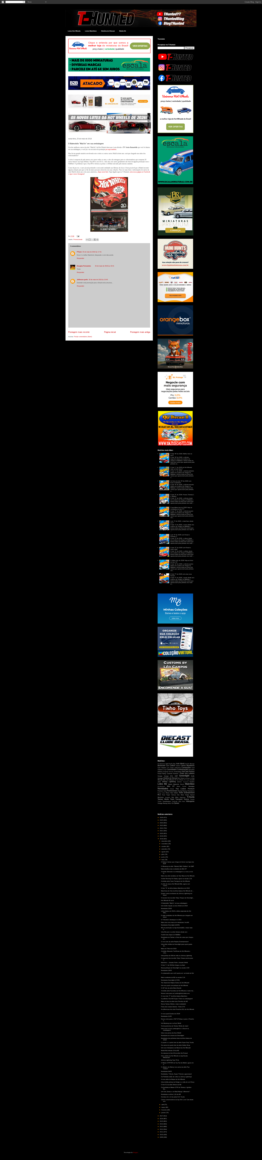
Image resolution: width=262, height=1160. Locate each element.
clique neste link (103, 172)
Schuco (173, 795)
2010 (161, 1134)
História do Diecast (108, 31)
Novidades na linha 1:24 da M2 (171, 1094)
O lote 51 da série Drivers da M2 (171, 1084)
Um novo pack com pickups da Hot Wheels (174, 985)
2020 (161, 833)
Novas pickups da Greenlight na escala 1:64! (175, 968)
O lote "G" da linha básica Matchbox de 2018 (175, 888)
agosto (163, 851)
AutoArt (187, 763)
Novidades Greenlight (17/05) (170, 980)
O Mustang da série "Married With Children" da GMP (177, 866)
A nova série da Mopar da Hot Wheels (173, 1079)
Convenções (186, 768)
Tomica (186, 799)
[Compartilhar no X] (92, 239)
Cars (159, 767)
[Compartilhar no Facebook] (94, 239)
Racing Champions (188, 791)
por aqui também (110, 149)
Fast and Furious (188, 772)
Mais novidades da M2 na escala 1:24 (173, 977)
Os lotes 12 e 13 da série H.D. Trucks (173, 1097)
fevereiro (164, 1110)
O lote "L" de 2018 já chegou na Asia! (173, 965)
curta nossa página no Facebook (139, 172)
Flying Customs (167, 773)
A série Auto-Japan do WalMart (170, 934)
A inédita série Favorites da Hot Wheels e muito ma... (177, 990)
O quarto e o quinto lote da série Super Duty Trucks (177, 1042)
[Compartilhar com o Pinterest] (97, 239)
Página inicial (110, 332)
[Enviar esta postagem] (77, 236)
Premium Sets (162, 791)
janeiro (163, 1112)
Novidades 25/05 (166, 908)
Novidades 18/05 (166, 970)
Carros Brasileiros (187, 766)
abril (162, 1104)
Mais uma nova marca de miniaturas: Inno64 (175, 922)
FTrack (79, 252)
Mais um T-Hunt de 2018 (168, 948)
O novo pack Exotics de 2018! (170, 1013)
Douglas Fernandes (84, 266)
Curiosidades (172, 769)
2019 (161, 836)
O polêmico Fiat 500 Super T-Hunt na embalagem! (177, 998)
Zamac (176, 803)
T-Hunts (190, 797)
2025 (161, 820)
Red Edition (174, 793)
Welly (169, 803)
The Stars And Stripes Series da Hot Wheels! (175, 982)
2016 (161, 1118)
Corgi (164, 769)
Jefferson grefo (82, 279)
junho (163, 857)
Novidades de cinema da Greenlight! (172, 1035)
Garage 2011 (168, 776)
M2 (165, 784)
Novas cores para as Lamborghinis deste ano (175, 993)
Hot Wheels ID (171, 780)
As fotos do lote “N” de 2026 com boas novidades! (180, 481)
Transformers (167, 801)
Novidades (163, 788)
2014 (161, 1124)
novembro (164, 843)
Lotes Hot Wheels (74, 31)
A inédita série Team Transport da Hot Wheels (175, 881)
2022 (161, 828)
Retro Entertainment (187, 793)
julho (163, 854)
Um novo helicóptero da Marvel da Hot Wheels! (176, 1048)
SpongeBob (167, 797)
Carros (178, 765)
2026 (161, 817)
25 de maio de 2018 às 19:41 (104, 266)
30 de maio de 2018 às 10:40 (98, 279)
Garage (160, 776)
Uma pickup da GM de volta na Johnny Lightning (176, 955)
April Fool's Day (170, 763)
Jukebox (179, 781)
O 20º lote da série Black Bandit (171, 988)
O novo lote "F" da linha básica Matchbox (174, 996)
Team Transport (176, 799)
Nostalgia (191, 786)
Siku (178, 795)
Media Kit (122, 31)
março (163, 1107)
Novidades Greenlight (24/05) (170, 925)
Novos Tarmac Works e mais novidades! (173, 1004)
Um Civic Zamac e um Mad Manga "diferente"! (175, 1091)
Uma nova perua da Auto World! (171, 1033)
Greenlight (184, 776)
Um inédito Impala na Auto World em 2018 (174, 905)
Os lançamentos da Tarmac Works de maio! (174, 1026)
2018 (161, 839)
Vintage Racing (162, 803)
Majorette (176, 784)
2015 (161, 1121)
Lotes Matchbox (91, 31)
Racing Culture (161, 793)
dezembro (164, 841)
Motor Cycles (181, 786)
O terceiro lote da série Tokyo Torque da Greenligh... (177, 898)
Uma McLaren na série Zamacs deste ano (174, 932)
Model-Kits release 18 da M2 (170, 1050)
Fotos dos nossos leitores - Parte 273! (173, 1006)
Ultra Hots (181, 801)
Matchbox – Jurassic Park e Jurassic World (174, 962)
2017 (161, 1116)
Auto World (180, 764)
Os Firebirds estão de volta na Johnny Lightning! (176, 1076)
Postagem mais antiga (140, 332)
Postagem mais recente (79, 332)
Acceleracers (161, 763)
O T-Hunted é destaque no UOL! (171, 919)
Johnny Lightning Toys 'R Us (170, 1060)
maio (163, 859)
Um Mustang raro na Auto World (171, 1023)
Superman (182, 797)
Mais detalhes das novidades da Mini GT (174, 869)
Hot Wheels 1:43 (188, 778)
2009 (161, 1137)
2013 (161, 1126)
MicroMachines (161, 786)
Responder (80, 258)
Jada (159, 781)
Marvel (182, 784)
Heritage (160, 778)
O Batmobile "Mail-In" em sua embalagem (174, 903)
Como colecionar (175, 767)
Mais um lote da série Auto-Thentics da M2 (174, 1001)
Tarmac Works (163, 799)
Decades (191, 769)
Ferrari (160, 773)
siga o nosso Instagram (76, 174)
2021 (161, 830)
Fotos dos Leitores (187, 773)
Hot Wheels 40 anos (167, 900)
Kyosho (192, 781)
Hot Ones (181, 778)
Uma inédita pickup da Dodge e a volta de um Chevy (177, 1082)
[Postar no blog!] (89, 239)
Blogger (135, 1152)
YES (172, 803)
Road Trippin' (166, 795)
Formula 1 (176, 773)
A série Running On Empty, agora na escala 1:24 (176, 878)
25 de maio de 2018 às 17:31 (92, 252)
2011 (161, 1132)
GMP (176, 776)
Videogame (190, 801)
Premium (191, 789)
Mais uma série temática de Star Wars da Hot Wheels (177, 876)
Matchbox (189, 784)
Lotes (160, 784)
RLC (159, 795)
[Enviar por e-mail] (87, 239)
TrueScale (174, 801)
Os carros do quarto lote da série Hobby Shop (175, 1045)
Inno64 (192, 780)
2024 (161, 823)
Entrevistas (177, 771)
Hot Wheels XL (181, 780)
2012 (161, 1129)
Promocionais (77, 239)
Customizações (182, 769)
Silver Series (185, 795)
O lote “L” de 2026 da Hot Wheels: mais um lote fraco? (181, 468)
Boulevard (161, 766)
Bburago (192, 763)
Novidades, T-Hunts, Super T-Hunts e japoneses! (176, 1074)
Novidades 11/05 (166, 1016)
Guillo (192, 776)
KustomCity (186, 781)
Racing (180, 791)
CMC (168, 767)
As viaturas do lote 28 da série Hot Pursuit (174, 1053)
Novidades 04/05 (166, 1071)
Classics (163, 767)
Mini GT (171, 786)
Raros (167, 793)
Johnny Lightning (169, 782)
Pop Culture (181, 789)
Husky (187, 780)
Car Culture (170, 766)
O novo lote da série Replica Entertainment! (175, 941)
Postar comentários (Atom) (83, 336)
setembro (164, 849)
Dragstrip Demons (168, 771)
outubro (164, 846)
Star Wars (174, 797)
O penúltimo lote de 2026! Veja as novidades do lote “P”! (181, 508)
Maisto (170, 784)
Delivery (160, 771)
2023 (161, 825)
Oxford (172, 789)
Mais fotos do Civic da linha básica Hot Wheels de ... (177, 891)
